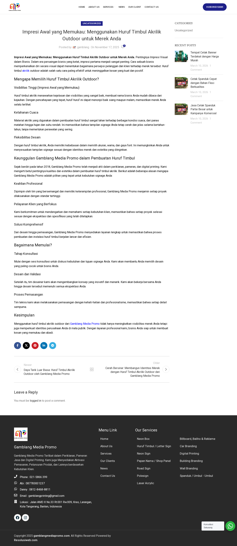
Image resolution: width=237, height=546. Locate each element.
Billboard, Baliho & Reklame (197, 439)
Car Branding (188, 446)
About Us (106, 446)
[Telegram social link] (52, 345)
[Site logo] (15, 6)
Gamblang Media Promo (85, 323)
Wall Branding (189, 468)
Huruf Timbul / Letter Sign (154, 446)
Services (106, 453)
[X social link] (26, 345)
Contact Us (107, 475)
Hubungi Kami (214, 7)
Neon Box (143, 439)
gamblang (83, 47)
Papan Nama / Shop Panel (154, 461)
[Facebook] (17, 517)
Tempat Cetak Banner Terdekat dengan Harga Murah (205, 56)
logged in (35, 400)
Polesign (142, 475)
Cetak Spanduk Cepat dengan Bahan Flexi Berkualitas (204, 82)
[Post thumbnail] (181, 61)
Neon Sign (143, 453)
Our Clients (107, 461)
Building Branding (191, 461)
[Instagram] (25, 517)
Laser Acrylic (145, 483)
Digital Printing (189, 453)
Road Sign (143, 468)
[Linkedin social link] (43, 345)
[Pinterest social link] (35, 345)
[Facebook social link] (17, 345)
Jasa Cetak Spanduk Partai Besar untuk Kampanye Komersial (203, 109)
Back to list (91, 369)
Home (104, 439)
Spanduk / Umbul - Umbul (196, 475)
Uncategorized (92, 23)
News (104, 468)
